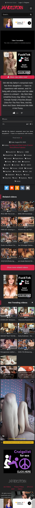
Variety (18, 181)
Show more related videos (17, 267)
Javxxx (7, 168)
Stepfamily (24, 178)
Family (9, 161)
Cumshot (8, 158)
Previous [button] (2, 371)
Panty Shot (7, 178)
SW (31, 178)
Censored (19, 155)
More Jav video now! (18, 77)
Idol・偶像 (17, 161)
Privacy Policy (19, 487)
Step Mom (8, 171)
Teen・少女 (28, 171)
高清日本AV (11, 174)
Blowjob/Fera (9, 155)
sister (15, 178)
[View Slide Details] (26, 372)
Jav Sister (17, 165)
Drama (29, 158)
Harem (27, 174)
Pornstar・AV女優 (17, 168)
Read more (16, 138)
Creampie (29, 155)
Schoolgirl (29, 168)
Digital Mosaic (19, 158)
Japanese (27, 161)
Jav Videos (7, 487)
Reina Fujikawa (20, 147)
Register (26, 2)
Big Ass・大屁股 (24, 152)
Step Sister (18, 171)
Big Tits (20, 174)
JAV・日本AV (27, 165)
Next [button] (32, 371)
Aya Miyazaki (13, 145)
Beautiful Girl (12, 152)
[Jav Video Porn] (15, 8)
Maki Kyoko (23, 145)
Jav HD (8, 165)
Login (20, 2)
